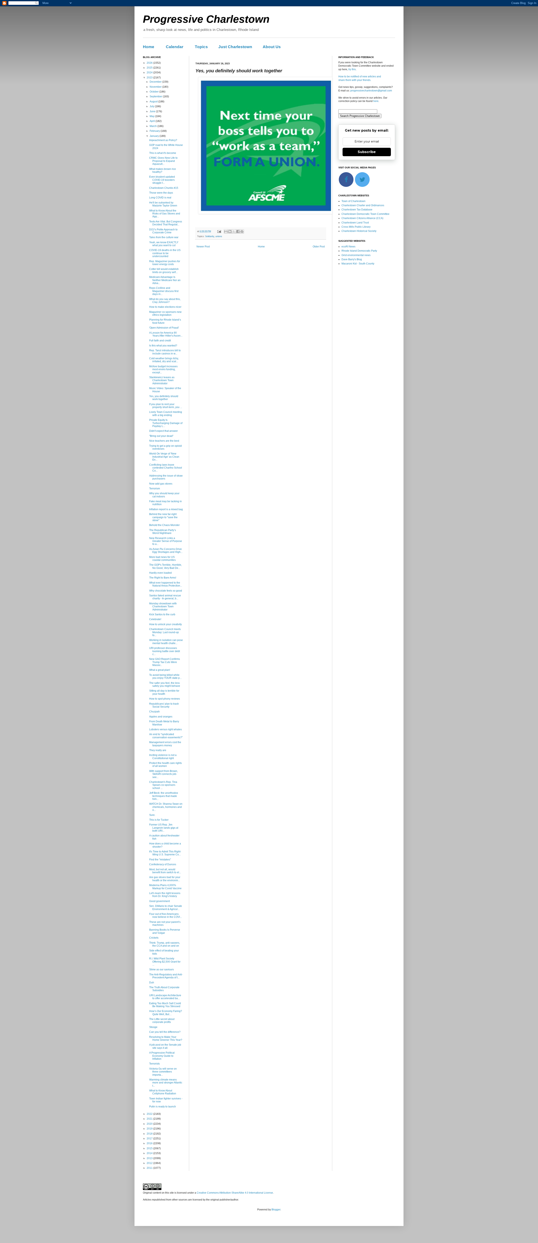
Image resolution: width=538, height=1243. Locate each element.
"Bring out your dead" (161, 436)
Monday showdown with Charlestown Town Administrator (163, 606)
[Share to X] (234, 231)
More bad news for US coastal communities (162, 558)
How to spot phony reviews (164, 698)
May (152, 116)
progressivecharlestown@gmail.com (371, 90)
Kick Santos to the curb (162, 614)
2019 (150, 1128)
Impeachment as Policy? (163, 140)
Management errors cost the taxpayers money (165, 744)
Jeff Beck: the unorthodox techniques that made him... (163, 795)
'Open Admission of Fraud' (164, 327)
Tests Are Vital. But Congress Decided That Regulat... (165, 223)
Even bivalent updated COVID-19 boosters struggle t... (162, 179)
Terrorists (154, 1063)
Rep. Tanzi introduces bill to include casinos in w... (165, 352)
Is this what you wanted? (163, 345)
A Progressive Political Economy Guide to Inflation (162, 1055)
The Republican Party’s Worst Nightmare (162, 532)
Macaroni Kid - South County (358, 263)
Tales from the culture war (163, 237)
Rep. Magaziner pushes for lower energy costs (164, 263)
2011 (150, 1167)
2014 (150, 1153)
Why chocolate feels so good (165, 590)
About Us (272, 47)
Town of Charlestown (353, 201)
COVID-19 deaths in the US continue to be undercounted (165, 253)
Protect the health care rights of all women (165, 764)
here (375, 101)
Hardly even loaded (160, 572)
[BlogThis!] (230, 231)
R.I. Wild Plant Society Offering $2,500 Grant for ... (165, 961)
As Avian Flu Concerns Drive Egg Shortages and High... (165, 550)
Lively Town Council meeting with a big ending (165, 413)
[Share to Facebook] (238, 231)
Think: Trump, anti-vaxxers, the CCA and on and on (164, 944)
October (154, 91)
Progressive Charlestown (206, 19)
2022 (150, 1113)
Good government (159, 901)
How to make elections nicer (165, 306)
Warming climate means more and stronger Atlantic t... (165, 1082)
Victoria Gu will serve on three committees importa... (163, 1071)
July (152, 106)
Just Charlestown (235, 47)
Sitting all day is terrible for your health (164, 692)
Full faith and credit (160, 340)
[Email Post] (219, 231)
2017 (150, 1138)
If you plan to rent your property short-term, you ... (165, 406)
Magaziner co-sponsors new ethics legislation (165, 313)
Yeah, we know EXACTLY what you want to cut (163, 244)
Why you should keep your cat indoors (164, 495)
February (155, 130)
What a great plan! (159, 669)
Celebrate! (155, 619)
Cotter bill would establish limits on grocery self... (164, 270)
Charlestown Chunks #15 (163, 187)
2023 (150, 77)
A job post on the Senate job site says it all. (165, 1046)
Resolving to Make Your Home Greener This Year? (165, 1038)
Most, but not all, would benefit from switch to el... (165, 871)
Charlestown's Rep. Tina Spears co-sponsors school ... (163, 785)
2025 (150, 67)
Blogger (276, 1209)
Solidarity (209, 236)
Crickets (153, 937)
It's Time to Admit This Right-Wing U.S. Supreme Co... (165, 853)
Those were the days (161, 192)
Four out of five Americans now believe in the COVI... (165, 915)
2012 (150, 1163)
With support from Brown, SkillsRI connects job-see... (163, 774)
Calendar (174, 47)
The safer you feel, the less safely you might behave (164, 684)
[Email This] (226, 231)
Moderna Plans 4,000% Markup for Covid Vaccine (165, 887)
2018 (150, 1133)
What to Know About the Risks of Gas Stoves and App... (164, 213)
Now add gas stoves (160, 483)
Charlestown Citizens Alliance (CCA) (362, 218)
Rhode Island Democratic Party (359, 250)
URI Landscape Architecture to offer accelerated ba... (165, 997)
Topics (201, 47)
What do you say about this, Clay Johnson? (165, 301)
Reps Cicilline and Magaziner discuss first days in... (163, 291)
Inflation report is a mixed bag (166, 509)
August (154, 101)
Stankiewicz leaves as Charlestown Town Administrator (161, 380)
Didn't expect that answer (163, 430)
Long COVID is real (160, 197)
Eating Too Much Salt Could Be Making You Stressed (165, 1005)
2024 (150, 72)
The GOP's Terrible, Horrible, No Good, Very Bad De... (165, 566)
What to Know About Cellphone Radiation (162, 1092)
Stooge (153, 1027)
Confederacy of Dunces (162, 864)
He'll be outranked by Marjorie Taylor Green (163, 204)
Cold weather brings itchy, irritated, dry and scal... (164, 360)
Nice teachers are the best (164, 440)
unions (218, 236)
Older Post (319, 246)
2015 (150, 1148)
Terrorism (154, 488)
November (156, 86)
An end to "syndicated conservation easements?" (166, 736)
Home (148, 47)
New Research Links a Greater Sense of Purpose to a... (165, 541)
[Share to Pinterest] (242, 231)
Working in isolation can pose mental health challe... (166, 642)
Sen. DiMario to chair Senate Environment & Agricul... (165, 907)
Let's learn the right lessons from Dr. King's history (164, 895)
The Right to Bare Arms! (162, 577)
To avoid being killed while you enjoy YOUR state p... (165, 676)
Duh (151, 982)
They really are (157, 750)
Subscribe (367, 152)
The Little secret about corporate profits (161, 1021)
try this (352, 69)
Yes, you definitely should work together (163, 398)
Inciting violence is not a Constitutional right (163, 757)
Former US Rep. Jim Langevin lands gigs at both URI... (163, 827)
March (153, 126)
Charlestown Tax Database (357, 209)
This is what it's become (162, 153)
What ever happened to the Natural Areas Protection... (165, 584)
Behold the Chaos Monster (164, 525)
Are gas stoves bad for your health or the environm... (164, 879)
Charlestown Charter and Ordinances (363, 205)
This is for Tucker (159, 819)
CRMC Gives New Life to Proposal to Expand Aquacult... (163, 160)
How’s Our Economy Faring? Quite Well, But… (165, 1013)
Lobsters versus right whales (165, 729)
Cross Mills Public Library (356, 226)
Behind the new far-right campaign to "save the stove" (163, 517)
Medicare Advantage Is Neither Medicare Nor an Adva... (165, 280)
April (153, 121)
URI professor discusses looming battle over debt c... (164, 651)
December (156, 81)
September (156, 96)
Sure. (152, 815)
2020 (150, 1123)
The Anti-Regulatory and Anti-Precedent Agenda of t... (166, 976)
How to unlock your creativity (165, 624)
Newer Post (203, 246)
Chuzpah (154, 711)
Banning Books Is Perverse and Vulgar (164, 931)
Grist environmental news (356, 255)
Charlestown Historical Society (359, 231)
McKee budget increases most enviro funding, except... (163, 369)
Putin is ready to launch (162, 1106)
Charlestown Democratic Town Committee (365, 214)
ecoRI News (348, 246)
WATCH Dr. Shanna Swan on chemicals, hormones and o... (165, 806)
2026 (150, 62)
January (155, 136)
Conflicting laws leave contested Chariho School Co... (165, 467)
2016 (150, 1143)
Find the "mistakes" (160, 859)
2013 (150, 1158)
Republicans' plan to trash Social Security (164, 705)
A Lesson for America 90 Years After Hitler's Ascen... (165, 334)
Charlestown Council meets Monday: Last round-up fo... (165, 632)
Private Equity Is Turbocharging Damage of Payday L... (165, 423)
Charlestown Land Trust (355, 222)
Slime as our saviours (161, 969)
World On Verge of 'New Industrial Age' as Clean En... (164, 456)
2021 (150, 1118)
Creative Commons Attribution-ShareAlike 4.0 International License (235, 1192)
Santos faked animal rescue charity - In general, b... (165, 597)
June (153, 111)
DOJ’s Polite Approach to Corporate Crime (163, 231)
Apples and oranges (160, 716)
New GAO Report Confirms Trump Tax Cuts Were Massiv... (164, 662)
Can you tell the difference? (165, 1031)
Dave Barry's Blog (352, 259)
